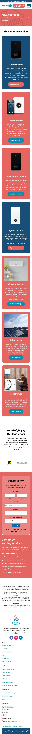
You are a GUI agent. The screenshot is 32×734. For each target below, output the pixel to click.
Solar (3, 699)
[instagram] (16, 638)
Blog (3, 655)
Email (16, 509)
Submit (16, 525)
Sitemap (15, 726)
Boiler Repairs (6, 676)
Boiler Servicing (6, 672)
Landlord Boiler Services (9, 685)
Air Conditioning (7, 696)
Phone (16, 501)
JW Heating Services (8, 645)
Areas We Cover (7, 652)
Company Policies (7, 726)
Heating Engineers (7, 682)
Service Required (16, 517)
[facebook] (11, 638)
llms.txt (20, 726)
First (10, 498)
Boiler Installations (8, 669)
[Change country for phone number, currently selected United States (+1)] (7, 505)
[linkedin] (21, 638)
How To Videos (6, 662)
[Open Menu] (29, 5)
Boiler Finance (6, 679)
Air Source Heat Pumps (9, 693)
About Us (4, 649)
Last (22, 498)
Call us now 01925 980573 (12, 572)
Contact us (5, 658)
